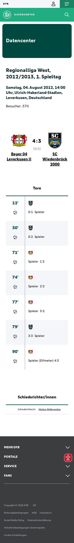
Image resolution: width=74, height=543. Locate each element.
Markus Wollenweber (50, 409)
